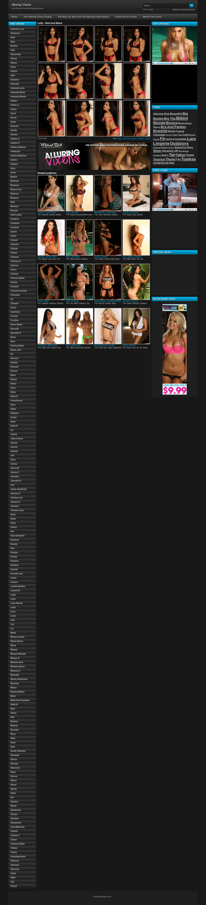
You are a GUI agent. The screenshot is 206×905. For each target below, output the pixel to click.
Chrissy (14, 273)
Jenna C (15, 472)
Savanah (15, 755)
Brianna (15, 193)
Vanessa (15, 860)
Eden (13, 375)
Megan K (15, 658)
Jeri (12, 485)
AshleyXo (15, 151)
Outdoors (84, 259)
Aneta (14, 109)
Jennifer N (16, 480)
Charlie (14, 248)
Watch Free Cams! (152, 17)
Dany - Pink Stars (73, 257)
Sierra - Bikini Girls (73, 345)
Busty (134, 259)
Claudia (14, 303)
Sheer (114, 303)
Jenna (14, 463)
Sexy (100, 214)
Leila (13, 599)
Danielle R (16, 333)
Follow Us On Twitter (126, 17)
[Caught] (108, 237)
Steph (14, 805)
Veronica (15, 869)
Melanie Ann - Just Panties (105, 212)
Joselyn (15, 506)
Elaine (14, 379)
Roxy (13, 734)
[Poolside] (80, 282)
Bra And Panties (130, 138)
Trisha (14, 852)
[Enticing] (136, 326)
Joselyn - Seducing (130, 212)
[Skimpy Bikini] (51, 237)
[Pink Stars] (80, 237)
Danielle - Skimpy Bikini (47, 257)
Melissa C (16, 670)
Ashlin (14, 159)
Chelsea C (16, 261)
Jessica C (16, 493)
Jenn (13, 459)
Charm (14, 252)
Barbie (14, 176)
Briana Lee (16, 189)
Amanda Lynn (18, 88)
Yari (12, 881)
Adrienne (15, 33)
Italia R (14, 425)
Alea (13, 41)
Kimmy (14, 544)
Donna (14, 371)
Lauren (14, 582)
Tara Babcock (18, 827)
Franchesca (17, 400)
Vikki (13, 877)
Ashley (14, 134)
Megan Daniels (18, 653)
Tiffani (14, 848)
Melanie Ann (17, 662)
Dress (192, 135)
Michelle (15, 675)
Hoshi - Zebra (43, 301)
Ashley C (15, 138)
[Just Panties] (108, 193)
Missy (14, 687)
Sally (13, 738)
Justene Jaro (17, 510)
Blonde (159, 123)
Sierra (13, 784)
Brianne (15, 197)
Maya (13, 645)
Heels (113, 259)
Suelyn (14, 814)
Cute (48, 347)
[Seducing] (136, 193)
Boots (129, 214)
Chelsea (15, 257)
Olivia (13, 713)
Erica (13, 387)
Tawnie (14, 831)
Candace (15, 223)
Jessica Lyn (17, 497)
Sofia (13, 793)
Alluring (44, 259)
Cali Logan (16, 214)
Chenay (14, 265)
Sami (13, 742)
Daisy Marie (16, 324)
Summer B (16, 822)
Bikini (72, 259)
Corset (168, 135)
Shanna (14, 763)
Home (14, 17)
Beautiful (45, 303)
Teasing (114, 214)
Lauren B (15, 590)
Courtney (15, 311)
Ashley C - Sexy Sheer (47, 212)
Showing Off (170, 150)
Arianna (15, 126)
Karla (13, 518)
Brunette (45, 214)
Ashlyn (14, 164)
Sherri (14, 780)
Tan (58, 259)
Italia (13, 421)
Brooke (14, 210)
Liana (13, 615)
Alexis (14, 62)
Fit (137, 347)
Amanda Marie (18, 92)
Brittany (15, 206)
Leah (13, 594)
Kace (13, 514)
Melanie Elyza (18, 666)
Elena (13, 383)
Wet (59, 347)
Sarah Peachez (18, 751)
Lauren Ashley (18, 586)
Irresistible (180, 139)
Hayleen (15, 413)
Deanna (14, 358)
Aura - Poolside (72, 301)
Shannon (15, 767)
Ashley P (15, 143)
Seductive (180, 147)
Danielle (15, 328)
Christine (15, 295)
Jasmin (14, 451)
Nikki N (14, 704)
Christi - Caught (100, 257)
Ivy (12, 430)
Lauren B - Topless (130, 301)
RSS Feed (176, 9)
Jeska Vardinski (19, 489)
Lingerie (141, 138)
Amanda (15, 83)
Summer (15, 818)
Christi (14, 282)
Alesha (14, 45)
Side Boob (107, 214)
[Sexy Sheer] (51, 193)
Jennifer (15, 476)
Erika (13, 392)
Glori (13, 404)
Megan (14, 649)
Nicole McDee (18, 691)
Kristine (15, 565)
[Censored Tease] (108, 282)
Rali (12, 717)
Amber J (15, 105)
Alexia (14, 58)
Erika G (14, 396)
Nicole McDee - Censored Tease (107, 301)
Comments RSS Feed (187, 9)
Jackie (14, 434)
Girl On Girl (79, 347)
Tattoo (110, 347)
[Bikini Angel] (51, 326)
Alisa (13, 67)
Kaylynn (15, 539)
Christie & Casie (19, 290)
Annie (14, 117)
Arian (13, 121)
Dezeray (15, 366)
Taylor (14, 839)
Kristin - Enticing (129, 345)
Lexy (13, 611)
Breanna (15, 185)
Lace (90, 214)
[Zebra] (51, 282)
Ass (71, 303)
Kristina (15, 561)
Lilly (13, 620)
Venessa (15, 865)
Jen (12, 455)
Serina (14, 759)
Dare (13, 341)
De (12, 354)
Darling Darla (17, 345)
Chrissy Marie (18, 278)
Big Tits (101, 303)
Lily (12, 624)
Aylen (13, 172)
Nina (13, 708)
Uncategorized (18, 856)
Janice (14, 442)
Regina (14, 721)
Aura (13, 168)
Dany (13, 337)
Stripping (157, 155)
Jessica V (15, 501)
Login (151, 9)
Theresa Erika (18, 843)
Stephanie (16, 810)
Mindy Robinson (19, 679)
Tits (141, 259)
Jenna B (15, 468)
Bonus (120, 138)
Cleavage (159, 134)
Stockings (183, 151)
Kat (12, 531)
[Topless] (136, 282)
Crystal (14, 316)
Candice (15, 227)
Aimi (13, 37)
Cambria (15, 219)
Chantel (15, 244)
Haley (13, 409)
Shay (13, 772)
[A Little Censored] (108, 326)
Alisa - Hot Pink (72, 212)
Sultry (165, 155)
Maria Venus (17, 641)
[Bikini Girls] (80, 326)
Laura (13, 577)
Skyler (14, 789)
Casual (180, 131)
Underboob (117, 347)
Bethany (15, 181)
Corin (13, 307)
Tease (147, 138)
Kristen (14, 552)
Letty (13, 607)
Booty (181, 123)
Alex (13, 50)
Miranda (15, 683)
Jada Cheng (17, 438)
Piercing (87, 347)
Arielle (14, 130)
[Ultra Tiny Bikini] (136, 237)
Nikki (13, 696)
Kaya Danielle (18, 535)
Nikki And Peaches (20, 700)
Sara (13, 746)
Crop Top (177, 135)
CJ (12, 299)
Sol (12, 797)
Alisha (14, 71)
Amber (14, 100)
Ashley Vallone (18, 147)
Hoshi (14, 417)
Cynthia (15, 320)
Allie (13, 75)
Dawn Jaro (16, 349)
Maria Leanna (17, 637)
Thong (170, 159)
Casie (13, 235)
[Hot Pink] (80, 193)
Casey (14, 231)
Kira (13, 548)
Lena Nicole (17, 603)
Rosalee (15, 729)
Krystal (14, 569)
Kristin (14, 556)
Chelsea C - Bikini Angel (47, 345)
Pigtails (164, 148)
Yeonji (14, 886)
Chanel (14, 240)
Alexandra (16, 54)
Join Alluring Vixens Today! (38, 17)
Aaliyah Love (17, 29)
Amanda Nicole (18, 96)
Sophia (14, 801)
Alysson (15, 79)
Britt (13, 202)
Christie (15, 286)
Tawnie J (15, 835)
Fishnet (107, 259)
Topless (54, 347)
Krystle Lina (17, 573)
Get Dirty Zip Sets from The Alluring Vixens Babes (83, 17)
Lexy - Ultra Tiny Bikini (132, 257)
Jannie (14, 447)
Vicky (13, 873)
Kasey (14, 527)
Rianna (14, 725)
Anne (13, 113)
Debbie (14, 362)
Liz (12, 628)
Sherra (14, 776)
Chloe (14, 269)
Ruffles (58, 214)
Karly (13, 523)
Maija (13, 632)
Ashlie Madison (19, 155)
